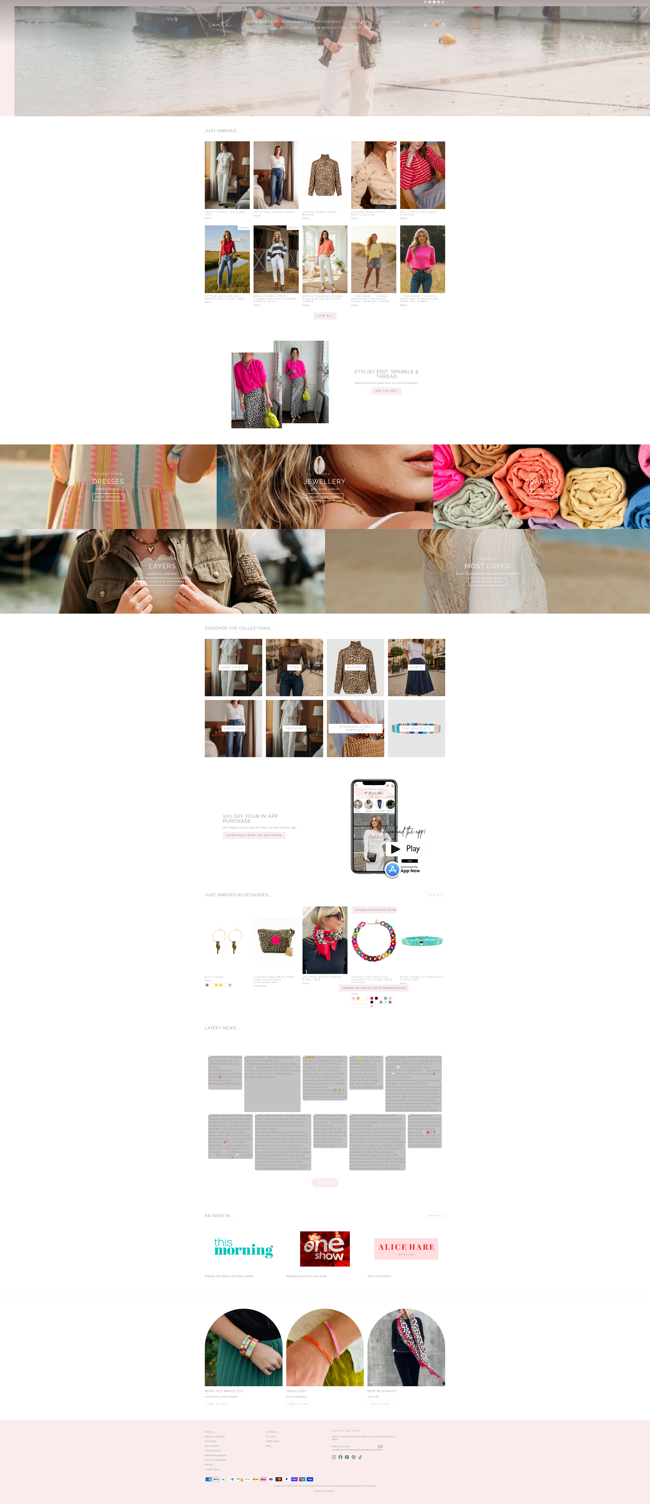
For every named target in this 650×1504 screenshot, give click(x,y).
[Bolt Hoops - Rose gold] (220, 985)
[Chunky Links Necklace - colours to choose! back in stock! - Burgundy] (376, 1002)
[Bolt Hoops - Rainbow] (225, 985)
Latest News (272, 1441)
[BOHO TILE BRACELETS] (244, 1347)
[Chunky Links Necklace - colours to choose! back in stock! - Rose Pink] (371, 1006)
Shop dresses (108, 497)
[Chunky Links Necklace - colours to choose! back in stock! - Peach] (358, 1002)
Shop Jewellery (325, 497)
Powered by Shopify (325, 1491)
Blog (268, 1446)
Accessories (329, 21)
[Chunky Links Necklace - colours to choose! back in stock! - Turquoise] (385, 998)
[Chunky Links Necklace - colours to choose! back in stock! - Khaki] (385, 1002)
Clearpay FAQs (213, 1450)
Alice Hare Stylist (379, 1276)
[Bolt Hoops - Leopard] (207, 985)
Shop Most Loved (487, 581)
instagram (325, 1182)
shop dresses (429, 105)
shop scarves (541, 497)
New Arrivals (260, 21)
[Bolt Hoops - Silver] (230, 985)
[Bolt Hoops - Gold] (216, 985)
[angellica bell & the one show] (325, 1249)
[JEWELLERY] (325, 1347)
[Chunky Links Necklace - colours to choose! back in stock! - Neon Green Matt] (376, 1006)
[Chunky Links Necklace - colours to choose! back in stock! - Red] (371, 998)
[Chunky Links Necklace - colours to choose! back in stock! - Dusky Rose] (362, 998)
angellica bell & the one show (306, 1276)
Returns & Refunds (215, 1436)
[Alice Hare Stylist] (406, 1249)
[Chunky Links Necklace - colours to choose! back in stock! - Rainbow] (353, 1002)
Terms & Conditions (215, 1460)
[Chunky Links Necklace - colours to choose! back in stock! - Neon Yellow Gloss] (358, 1006)
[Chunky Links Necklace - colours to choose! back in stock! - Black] (376, 998)
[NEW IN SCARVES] (406, 1347)
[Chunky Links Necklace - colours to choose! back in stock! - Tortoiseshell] (367, 1002)
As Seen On (390, 21)
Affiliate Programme (216, 1455)
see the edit (386, 391)
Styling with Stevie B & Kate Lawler (229, 1276)
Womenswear (295, 21)
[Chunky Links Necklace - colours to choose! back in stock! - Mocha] (381, 1002)
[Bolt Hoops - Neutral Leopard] (211, 985)
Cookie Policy (212, 1469)
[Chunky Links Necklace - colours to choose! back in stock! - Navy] (371, 1002)
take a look (380, 1404)
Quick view (227, 205)
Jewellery (360, 21)
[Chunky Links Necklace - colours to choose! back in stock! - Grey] (390, 1002)
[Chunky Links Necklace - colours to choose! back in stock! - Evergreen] (362, 1002)
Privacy (209, 1464)
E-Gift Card (287, 27)
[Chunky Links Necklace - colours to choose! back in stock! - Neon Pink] (353, 998)
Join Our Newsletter (325, 27)
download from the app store (254, 835)
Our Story (271, 1436)
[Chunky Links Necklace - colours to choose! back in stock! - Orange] (358, 998)
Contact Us (272, 1432)
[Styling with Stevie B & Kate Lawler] (244, 1249)
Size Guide (210, 1441)
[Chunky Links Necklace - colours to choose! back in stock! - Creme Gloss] (353, 1006)
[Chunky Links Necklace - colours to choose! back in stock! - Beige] (367, 998)
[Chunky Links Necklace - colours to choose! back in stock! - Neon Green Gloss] (362, 1006)
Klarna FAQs (211, 1446)
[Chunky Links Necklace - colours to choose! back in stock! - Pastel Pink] (390, 998)
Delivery (209, 1432)
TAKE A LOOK (217, 1404)
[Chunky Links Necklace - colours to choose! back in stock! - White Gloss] (367, 1006)
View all (325, 315)
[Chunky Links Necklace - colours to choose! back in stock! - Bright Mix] (381, 998)
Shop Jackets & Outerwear (162, 581)
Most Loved (362, 27)
